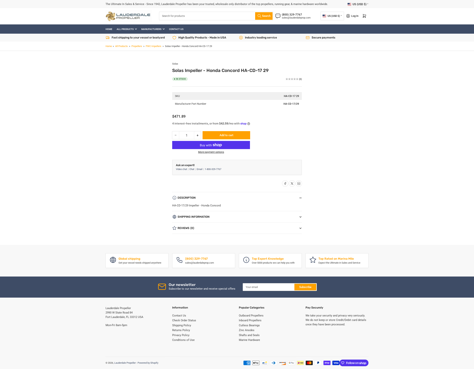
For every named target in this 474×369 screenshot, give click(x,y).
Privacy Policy (180, 335)
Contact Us (176, 29)
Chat (192, 169)
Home (109, 29)
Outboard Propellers (251, 315)
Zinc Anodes (246, 330)
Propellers (136, 46)
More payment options (211, 152)
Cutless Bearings (249, 325)
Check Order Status (184, 320)
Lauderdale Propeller (125, 362)
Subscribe (305, 287)
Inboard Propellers (250, 320)
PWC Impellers (153, 46)
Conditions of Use (183, 340)
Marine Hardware (249, 340)
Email (200, 169)
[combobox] (216, 16)
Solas (175, 63)
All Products (125, 29)
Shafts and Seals (249, 335)
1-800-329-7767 (213, 169)
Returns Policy (181, 330)
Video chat (182, 169)
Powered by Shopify (148, 362)
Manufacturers (151, 29)
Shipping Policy (181, 325)
